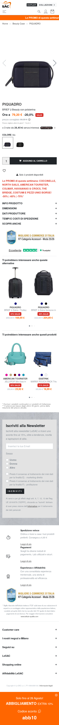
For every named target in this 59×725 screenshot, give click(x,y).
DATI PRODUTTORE (14, 213)
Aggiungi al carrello (35, 160)
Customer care (10, 629)
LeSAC (6, 655)
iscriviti (15, 491)
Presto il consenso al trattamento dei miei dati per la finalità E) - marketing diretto (31, 476)
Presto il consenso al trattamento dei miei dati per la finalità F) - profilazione (31, 482)
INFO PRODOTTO (12, 203)
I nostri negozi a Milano (15, 638)
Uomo (13, 460)
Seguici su (8, 647)
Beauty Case (19, 23)
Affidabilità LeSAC (12, 673)
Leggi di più (25, 544)
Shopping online (11, 664)
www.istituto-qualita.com (29, 616)
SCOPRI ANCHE (11, 223)
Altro (12, 467)
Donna (13, 463)
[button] (55, 63)
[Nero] (20, 143)
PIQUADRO (35, 23)
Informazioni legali (45, 685)
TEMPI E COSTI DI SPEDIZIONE (20, 218)
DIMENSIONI (9, 208)
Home (5, 23)
